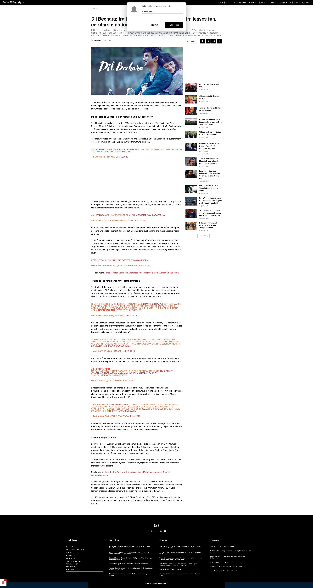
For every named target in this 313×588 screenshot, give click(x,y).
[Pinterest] (156, 531)
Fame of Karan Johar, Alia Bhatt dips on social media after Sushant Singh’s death (142, 273)
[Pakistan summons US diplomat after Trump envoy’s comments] (191, 226)
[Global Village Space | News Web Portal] (13, 2)
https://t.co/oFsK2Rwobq (122, 411)
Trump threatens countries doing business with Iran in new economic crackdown (210, 213)
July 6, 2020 (143, 265)
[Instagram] (152, 531)
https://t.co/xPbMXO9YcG (114, 375)
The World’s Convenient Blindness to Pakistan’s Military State (179, 574)
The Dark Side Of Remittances (170, 569)
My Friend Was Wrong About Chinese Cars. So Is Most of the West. (181, 553)
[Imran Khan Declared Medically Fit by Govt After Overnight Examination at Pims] (191, 174)
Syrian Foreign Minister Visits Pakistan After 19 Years (208, 188)
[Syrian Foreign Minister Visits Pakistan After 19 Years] (191, 189)
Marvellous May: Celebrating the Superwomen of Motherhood (227, 557)
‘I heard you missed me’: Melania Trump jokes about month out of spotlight (210, 161)
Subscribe (174, 25)
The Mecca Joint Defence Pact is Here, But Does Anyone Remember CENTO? (179, 547)
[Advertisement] (137, 180)
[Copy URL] (219, 41)
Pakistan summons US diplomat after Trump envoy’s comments (208, 225)
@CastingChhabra (101, 373)
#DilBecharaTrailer (117, 404)
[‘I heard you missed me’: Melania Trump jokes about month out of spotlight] (191, 161)
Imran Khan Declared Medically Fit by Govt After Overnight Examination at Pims (130, 559)
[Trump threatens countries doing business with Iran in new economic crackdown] (191, 213)
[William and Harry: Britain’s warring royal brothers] (191, 134)
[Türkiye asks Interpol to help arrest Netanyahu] (191, 111)
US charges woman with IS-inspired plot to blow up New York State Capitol (210, 122)
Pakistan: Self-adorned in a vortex (222, 546)
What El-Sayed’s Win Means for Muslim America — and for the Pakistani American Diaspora (180, 559)
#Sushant (167, 371)
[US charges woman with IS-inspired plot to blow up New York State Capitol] (191, 121)
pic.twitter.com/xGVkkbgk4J (133, 260)
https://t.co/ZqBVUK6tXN (118, 346)
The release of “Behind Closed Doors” (223, 571)
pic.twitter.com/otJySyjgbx (116, 151)
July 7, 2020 (122, 157)
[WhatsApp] (213, 41)
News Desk (98, 40)
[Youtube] (165, 531)
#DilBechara (98, 149)
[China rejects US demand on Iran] (191, 99)
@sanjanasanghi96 (121, 373)
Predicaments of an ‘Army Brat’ (221, 562)
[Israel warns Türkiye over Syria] (191, 87)
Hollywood (135, 123)
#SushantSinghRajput (151, 304)
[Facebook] (202, 41)
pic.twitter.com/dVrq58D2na (149, 215)
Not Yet (154, 25)
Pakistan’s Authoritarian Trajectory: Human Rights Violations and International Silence (178, 564)
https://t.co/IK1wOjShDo (104, 260)
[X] (208, 41)
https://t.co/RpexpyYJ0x (129, 310)
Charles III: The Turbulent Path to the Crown (226, 566)
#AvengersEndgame (127, 149)
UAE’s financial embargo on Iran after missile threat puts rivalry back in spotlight (210, 200)
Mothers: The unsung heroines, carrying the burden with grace (230, 551)
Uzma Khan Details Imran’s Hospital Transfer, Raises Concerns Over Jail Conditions (129, 553)
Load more (203, 236)
